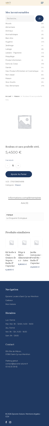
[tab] (24, 198)
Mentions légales (33, 414)
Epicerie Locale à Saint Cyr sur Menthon (22, 296)
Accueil (8, 96)
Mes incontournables (17, 12)
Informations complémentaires (24, 198)
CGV (7, 416)
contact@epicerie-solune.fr (16, 364)
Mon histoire (10, 304)
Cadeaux (9, 300)
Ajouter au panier (19, 174)
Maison (17, 96)
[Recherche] (39, 18)
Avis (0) (24, 203)
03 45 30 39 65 (11, 367)
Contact (9, 344)
